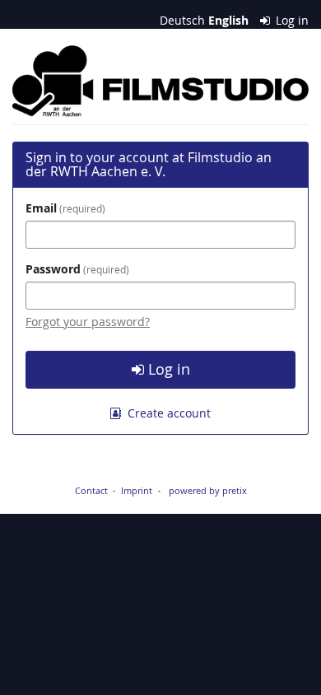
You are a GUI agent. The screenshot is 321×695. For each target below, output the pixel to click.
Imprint (136, 490)
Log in (290, 20)
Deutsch (182, 20)
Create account (167, 413)
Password (76, 269)
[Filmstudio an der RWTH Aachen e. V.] (160, 81)
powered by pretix (208, 490)
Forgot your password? (88, 321)
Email (64, 208)
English (228, 20)
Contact (91, 490)
